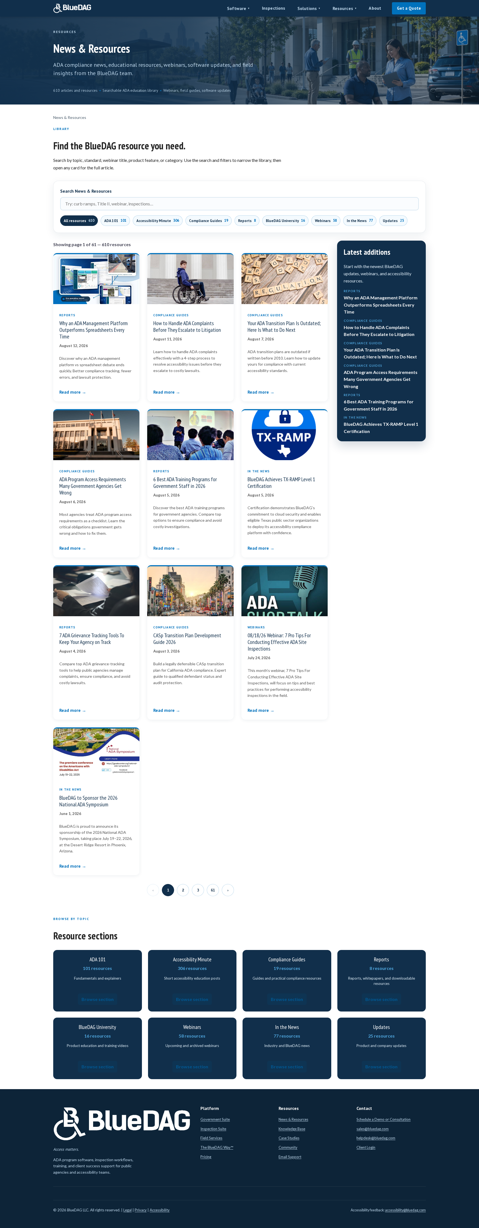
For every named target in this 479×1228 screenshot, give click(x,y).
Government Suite (215, 1119)
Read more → (72, 392)
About (375, 8)
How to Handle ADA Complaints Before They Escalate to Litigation (187, 326)
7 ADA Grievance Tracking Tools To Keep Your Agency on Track (91, 639)
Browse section (97, 999)
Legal (127, 1210)
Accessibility (160, 1210)
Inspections (274, 8)
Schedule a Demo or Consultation (383, 1119)
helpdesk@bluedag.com (375, 1138)
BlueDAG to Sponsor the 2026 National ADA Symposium (88, 801)
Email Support (290, 1157)
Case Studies (289, 1138)
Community (288, 1147)
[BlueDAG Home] (72, 8)
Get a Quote (409, 8)
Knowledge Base (292, 1129)
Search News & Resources (86, 191)
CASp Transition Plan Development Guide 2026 (187, 639)
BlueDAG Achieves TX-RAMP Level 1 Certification (281, 483)
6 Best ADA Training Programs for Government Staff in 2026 (185, 483)
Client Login (365, 1147)
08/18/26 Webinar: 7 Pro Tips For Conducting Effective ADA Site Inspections (279, 642)
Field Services (211, 1138)
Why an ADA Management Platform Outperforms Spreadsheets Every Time (93, 330)
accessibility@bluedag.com (405, 1210)
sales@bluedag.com (372, 1129)
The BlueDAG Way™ (216, 1147)
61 (213, 890)
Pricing (205, 1157)
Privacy (141, 1210)
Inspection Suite (213, 1129)
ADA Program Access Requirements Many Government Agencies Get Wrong (92, 486)
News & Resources (293, 1119)
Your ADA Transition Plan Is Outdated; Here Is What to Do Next (284, 326)
